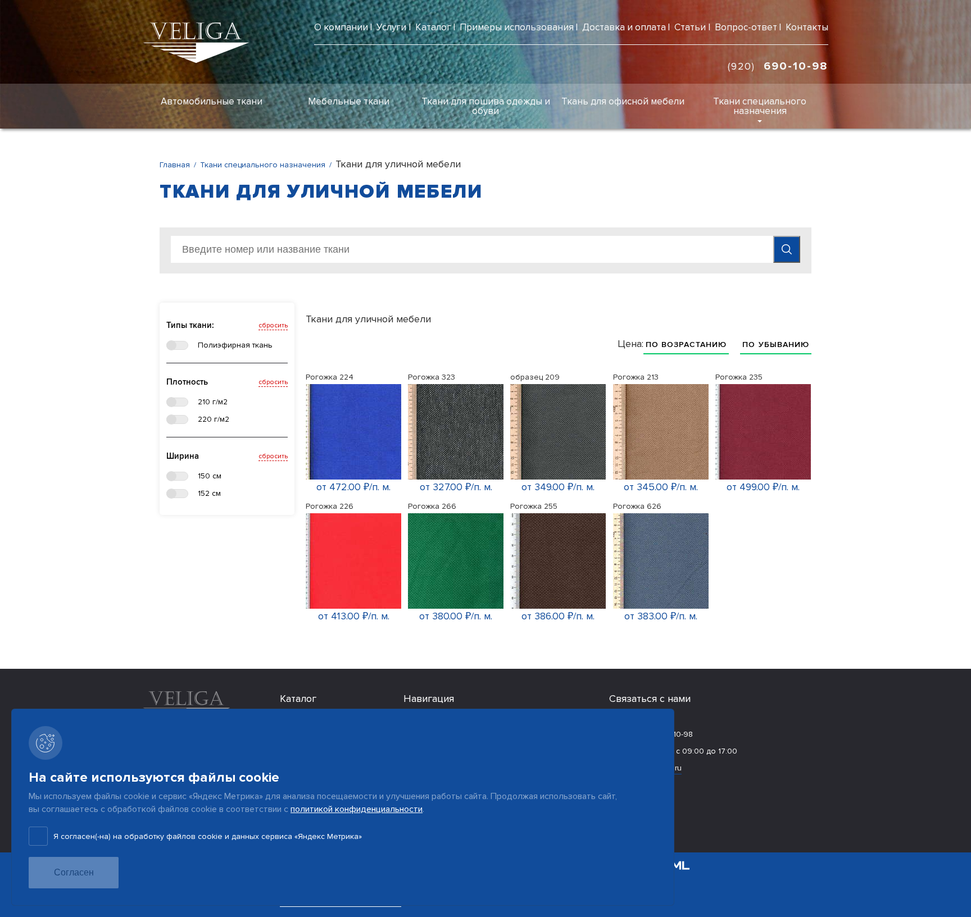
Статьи (690, 27)
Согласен (74, 872)
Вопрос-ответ (746, 27)
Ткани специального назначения (759, 106)
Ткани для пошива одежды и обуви (485, 106)
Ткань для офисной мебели (622, 101)
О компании (341, 27)
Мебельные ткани (348, 101)
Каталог (433, 27)
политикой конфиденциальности (357, 809)
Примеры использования (517, 27)
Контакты (807, 27)
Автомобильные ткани (211, 101)
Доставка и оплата (624, 27)
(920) (778, 66)
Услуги (391, 27)
